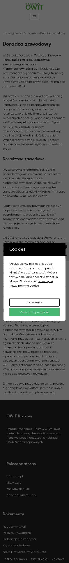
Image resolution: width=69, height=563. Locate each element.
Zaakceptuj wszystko (34, 312)
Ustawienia (34, 302)
